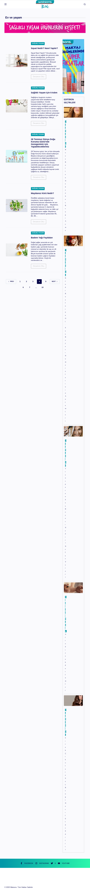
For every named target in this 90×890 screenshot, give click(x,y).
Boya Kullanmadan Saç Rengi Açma (65, 190)
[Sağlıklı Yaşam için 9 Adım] (16, 105)
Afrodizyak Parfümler (65, 662)
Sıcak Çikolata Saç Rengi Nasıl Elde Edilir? (65, 794)
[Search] (85, 4)
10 (42, 287)
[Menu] (5, 4)
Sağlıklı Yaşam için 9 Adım (44, 92)
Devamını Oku (38, 77)
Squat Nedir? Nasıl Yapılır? (44, 48)
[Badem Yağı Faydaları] (16, 249)
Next (54, 281)
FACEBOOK (28, 863)
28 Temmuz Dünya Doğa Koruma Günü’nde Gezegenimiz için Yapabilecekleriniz (43, 143)
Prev (12, 281)
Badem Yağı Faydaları (42, 237)
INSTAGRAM (44, 863)
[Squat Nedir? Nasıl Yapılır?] (16, 60)
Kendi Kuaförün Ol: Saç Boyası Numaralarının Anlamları (65, 349)
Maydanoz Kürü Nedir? (42, 193)
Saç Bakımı (65, 134)
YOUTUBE (66, 863)
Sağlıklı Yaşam (38, 43)
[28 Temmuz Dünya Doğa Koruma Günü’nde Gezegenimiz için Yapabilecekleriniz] (16, 156)
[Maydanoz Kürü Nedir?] (16, 205)
